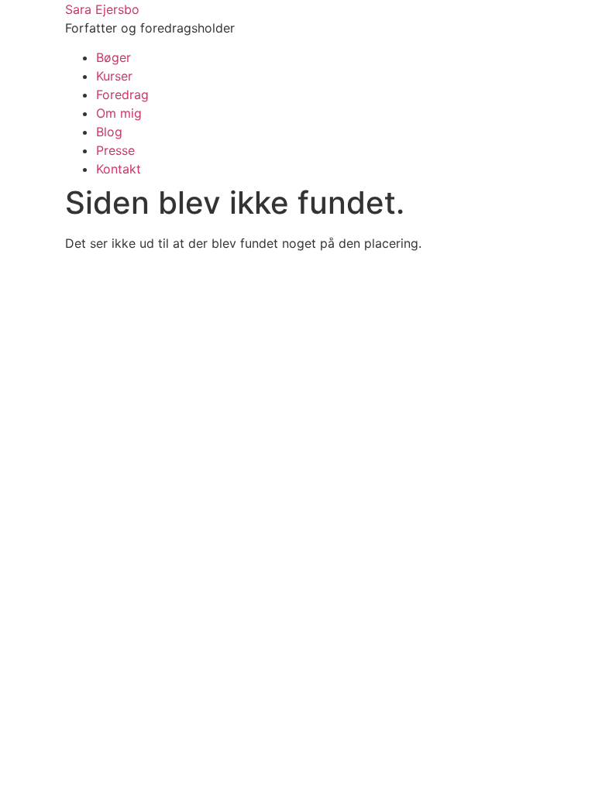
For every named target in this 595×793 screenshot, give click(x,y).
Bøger (113, 57)
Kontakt (118, 169)
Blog (109, 131)
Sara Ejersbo (102, 9)
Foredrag (122, 94)
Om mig (119, 113)
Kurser (114, 76)
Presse (115, 150)
